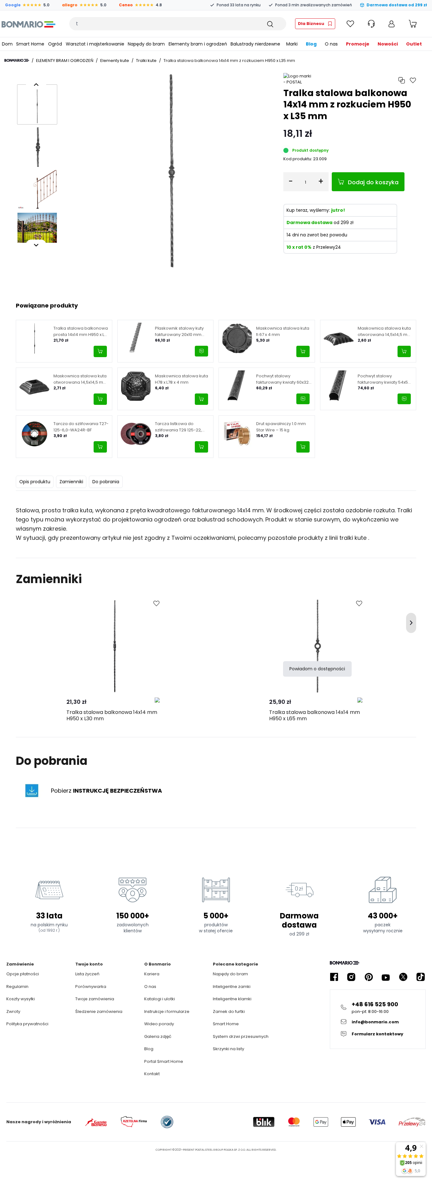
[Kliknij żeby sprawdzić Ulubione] (350, 23)
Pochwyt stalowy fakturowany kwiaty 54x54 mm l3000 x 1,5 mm (384, 379)
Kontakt (152, 1074)
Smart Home (226, 1024)
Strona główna (16, 60)
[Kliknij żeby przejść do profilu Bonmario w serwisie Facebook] (334, 977)
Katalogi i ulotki (159, 999)
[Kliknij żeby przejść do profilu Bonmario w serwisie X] (403, 977)
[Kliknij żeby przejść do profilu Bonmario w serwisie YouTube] (386, 977)
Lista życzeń (87, 974)
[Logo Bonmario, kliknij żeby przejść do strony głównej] (28, 24)
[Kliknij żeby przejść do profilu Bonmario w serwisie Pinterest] (369, 977)
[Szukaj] (270, 23)
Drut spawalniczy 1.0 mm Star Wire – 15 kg (281, 427)
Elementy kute (114, 61)
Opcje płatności (22, 974)
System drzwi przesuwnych (240, 1036)
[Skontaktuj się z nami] (201, 351)
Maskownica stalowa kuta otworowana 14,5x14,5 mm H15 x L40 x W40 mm (80, 379)
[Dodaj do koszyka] (100, 351)
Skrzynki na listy (228, 1049)
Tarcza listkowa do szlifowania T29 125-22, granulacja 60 (178, 427)
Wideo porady (159, 1024)
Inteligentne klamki (232, 999)
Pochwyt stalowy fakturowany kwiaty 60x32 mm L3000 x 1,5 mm (282, 379)
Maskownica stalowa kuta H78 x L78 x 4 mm (181, 379)
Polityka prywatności (27, 1024)
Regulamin (17, 987)
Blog (148, 1049)
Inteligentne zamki (231, 987)
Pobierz (106, 791)
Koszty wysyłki (20, 999)
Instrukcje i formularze (166, 1011)
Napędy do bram (230, 974)
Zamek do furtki (229, 1011)
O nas (150, 987)
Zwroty (13, 1011)
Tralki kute (146, 61)
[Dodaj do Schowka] (156, 604)
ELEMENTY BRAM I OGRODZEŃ (64, 61)
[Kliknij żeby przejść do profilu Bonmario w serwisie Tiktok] (421, 977)
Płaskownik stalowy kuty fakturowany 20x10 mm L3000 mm (179, 331)
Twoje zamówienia (94, 999)
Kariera (151, 974)
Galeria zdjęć (157, 1036)
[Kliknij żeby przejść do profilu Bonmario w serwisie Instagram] (351, 977)
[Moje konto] (391, 23)
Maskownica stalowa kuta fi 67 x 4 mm (282, 331)
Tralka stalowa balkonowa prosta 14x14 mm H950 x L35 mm (81, 331)
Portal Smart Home (163, 1061)
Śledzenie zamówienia (98, 1011)
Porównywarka (90, 987)
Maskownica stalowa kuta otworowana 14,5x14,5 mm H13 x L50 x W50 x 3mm (384, 331)
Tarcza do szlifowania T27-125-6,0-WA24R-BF (80, 427)
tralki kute (353, 538)
